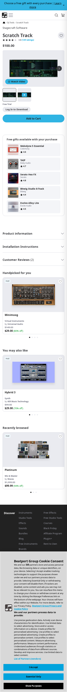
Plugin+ (48, 538)
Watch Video (18, 81)
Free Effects (50, 512)
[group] (33, 305)
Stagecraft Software (15, 28)
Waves (10, 479)
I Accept (33, 667)
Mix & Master (11, 476)
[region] (33, 621)
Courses (48, 523)
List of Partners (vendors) (27, 658)
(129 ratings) (28, 40)
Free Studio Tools (53, 517)
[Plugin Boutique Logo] (4, 15)
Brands (23, 548)
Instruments (25, 512)
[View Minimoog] (33, 295)
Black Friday (50, 528)
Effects (22, 523)
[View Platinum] (33, 449)
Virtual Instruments (14, 321)
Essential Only (33, 676)
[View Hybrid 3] (33, 372)
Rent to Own (50, 543)
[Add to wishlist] (61, 35)
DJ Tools (10, 22)
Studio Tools (25, 517)
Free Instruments (28, 543)
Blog (21, 538)
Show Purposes (34, 685)
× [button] (63, 5)
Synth (7, 398)
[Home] (4, 22)
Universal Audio (15, 324)
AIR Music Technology (18, 401)
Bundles (23, 533)
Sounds (23, 528)
